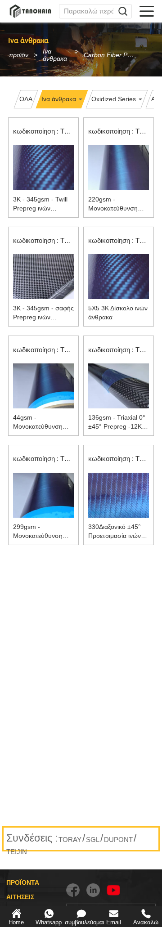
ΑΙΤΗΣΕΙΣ (20, 896)
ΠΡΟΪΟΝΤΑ (22, 882)
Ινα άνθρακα (55, 55)
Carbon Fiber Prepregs (112, 54)
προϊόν (18, 54)
